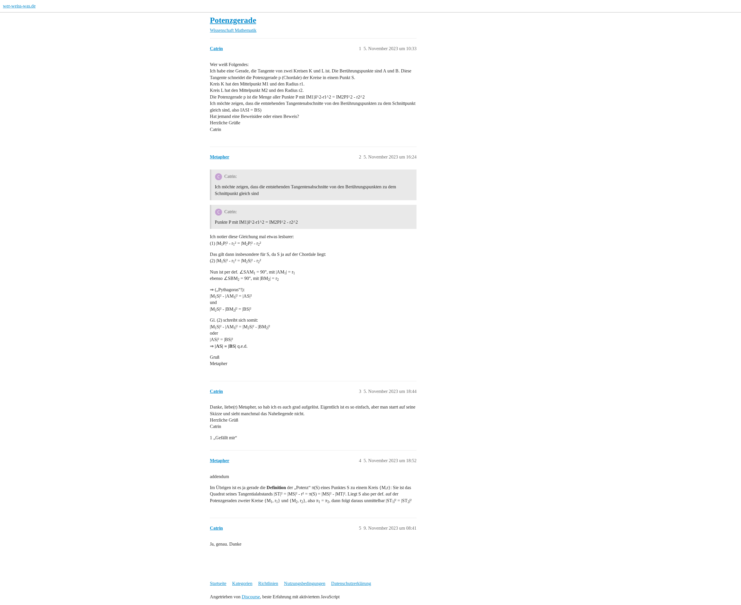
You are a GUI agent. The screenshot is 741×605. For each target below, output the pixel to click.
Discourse (251, 596)
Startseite (218, 583)
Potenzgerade (233, 20)
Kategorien (242, 583)
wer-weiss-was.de (19, 5)
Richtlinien (268, 583)
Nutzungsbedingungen (304, 583)
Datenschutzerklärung (351, 583)
